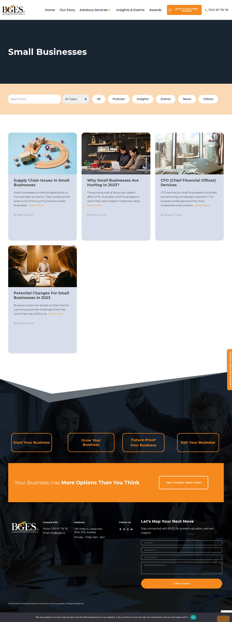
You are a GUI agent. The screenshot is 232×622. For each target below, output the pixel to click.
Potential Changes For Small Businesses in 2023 (41, 295)
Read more (36, 205)
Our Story (67, 10)
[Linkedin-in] (132, 529)
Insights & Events (130, 10)
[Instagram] (124, 529)
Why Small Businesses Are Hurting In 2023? (113, 182)
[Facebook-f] (120, 529)
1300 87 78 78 (218, 10)
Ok (193, 617)
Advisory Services (94, 10)
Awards (155, 10)
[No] (223, 619)
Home (50, 10)
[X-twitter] (128, 529)
